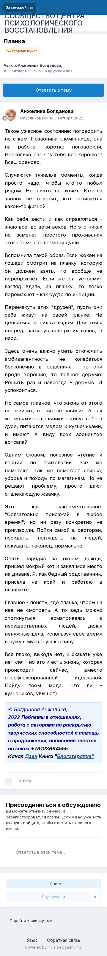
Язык (32, 940)
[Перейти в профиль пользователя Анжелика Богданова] (11, 115)
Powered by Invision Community (53, 947)
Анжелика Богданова (39, 65)
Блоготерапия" (75, 756)
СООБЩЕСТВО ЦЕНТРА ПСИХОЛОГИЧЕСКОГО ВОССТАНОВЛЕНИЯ (44, 23)
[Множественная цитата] (8, 781)
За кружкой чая (57, 70)
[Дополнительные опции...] (96, 114)
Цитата (24, 780)
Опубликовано (51, 118)
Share (55, 883)
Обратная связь (63, 940)
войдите (31, 822)
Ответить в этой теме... (40, 852)
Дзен (31, 756)
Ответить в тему (54, 89)
